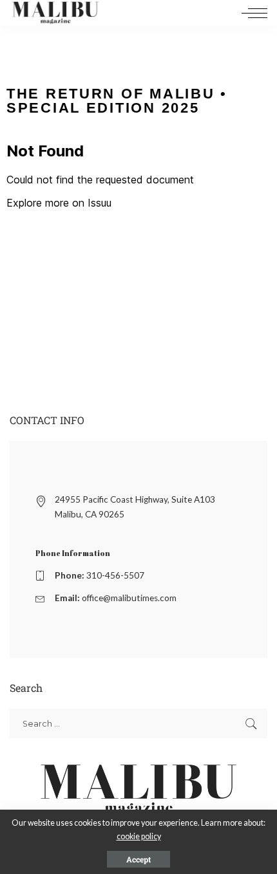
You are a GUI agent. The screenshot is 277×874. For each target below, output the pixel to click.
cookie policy (139, 836)
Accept (138, 859)
